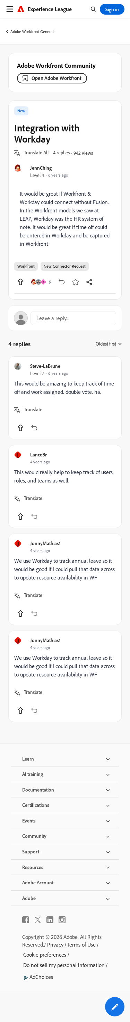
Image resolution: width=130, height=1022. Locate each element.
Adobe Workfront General (32, 31)
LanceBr (38, 454)
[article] (65, 397)
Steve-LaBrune (45, 366)
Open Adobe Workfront (56, 78)
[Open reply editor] (65, 318)
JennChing (41, 168)
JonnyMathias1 (45, 543)
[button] (36, 152)
